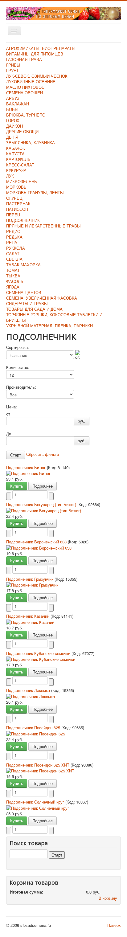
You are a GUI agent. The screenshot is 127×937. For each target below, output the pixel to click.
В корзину (108, 898)
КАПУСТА (15, 154)
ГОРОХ (12, 120)
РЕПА (11, 242)
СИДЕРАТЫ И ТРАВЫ (27, 303)
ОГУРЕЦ (14, 198)
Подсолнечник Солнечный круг (35, 802)
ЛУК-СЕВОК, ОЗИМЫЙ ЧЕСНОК (37, 76)
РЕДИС (13, 231)
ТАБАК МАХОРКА (23, 265)
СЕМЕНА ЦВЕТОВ (23, 292)
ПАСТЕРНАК (18, 204)
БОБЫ (12, 109)
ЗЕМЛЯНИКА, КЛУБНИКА (30, 142)
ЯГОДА (12, 287)
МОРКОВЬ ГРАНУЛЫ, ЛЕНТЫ (35, 192)
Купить (16, 486)
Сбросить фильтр (42, 454)
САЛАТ (12, 253)
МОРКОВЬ (16, 187)
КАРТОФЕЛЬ (18, 159)
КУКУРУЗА (16, 170)
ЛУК (10, 176)
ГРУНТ (12, 70)
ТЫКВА (13, 276)
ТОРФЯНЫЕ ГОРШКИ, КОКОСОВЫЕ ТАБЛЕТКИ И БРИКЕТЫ (54, 317)
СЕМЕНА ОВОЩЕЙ (24, 93)
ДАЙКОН (14, 126)
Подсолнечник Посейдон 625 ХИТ (38, 765)
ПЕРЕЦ (13, 215)
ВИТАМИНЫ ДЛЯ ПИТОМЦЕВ (34, 54)
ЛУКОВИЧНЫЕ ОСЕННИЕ (30, 81)
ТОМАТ (13, 270)
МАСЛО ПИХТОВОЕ (25, 87)
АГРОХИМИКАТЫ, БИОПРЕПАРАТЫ (41, 48)
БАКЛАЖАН (17, 104)
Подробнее (42, 486)
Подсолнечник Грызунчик (30, 579)
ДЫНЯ (12, 137)
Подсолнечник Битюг (26, 467)
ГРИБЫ (13, 65)
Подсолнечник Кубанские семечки (39, 653)
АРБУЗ (12, 98)
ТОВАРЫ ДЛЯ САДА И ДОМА (34, 309)
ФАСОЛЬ (14, 281)
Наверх (114, 925)
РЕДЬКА (14, 237)
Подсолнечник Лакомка (28, 690)
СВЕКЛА (14, 259)
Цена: (11, 407)
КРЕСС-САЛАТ (20, 165)
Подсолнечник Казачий (28, 616)
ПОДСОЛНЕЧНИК (23, 220)
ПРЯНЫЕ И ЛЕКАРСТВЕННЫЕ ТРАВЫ (43, 226)
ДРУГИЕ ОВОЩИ (22, 131)
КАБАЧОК (15, 148)
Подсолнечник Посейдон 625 (33, 727)
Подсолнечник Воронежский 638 (37, 542)
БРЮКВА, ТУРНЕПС (25, 115)
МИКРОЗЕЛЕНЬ (21, 181)
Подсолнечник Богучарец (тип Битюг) (41, 504)
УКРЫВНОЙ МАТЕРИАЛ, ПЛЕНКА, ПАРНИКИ (49, 326)
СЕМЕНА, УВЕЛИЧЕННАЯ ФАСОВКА (41, 298)
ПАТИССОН (17, 209)
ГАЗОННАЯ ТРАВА (24, 59)
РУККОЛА (15, 248)
